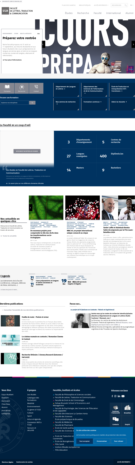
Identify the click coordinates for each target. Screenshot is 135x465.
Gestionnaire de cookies (24, 462)
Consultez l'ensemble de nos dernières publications (24, 310)
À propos (31, 390)
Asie (78, 277)
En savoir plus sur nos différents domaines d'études (26, 183)
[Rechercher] (32, 103)
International (81, 228)
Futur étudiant (7, 394)
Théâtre (91, 224)
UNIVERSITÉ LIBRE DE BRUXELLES (12, 1)
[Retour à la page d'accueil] (17, 11)
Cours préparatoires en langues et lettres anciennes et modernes (47, 282)
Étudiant (5, 398)
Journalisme (47, 224)
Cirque (88, 225)
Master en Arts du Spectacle (77, 224)
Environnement (33, 406)
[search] (14, 103)
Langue (55, 227)
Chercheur (6, 404)
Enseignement (7, 33)
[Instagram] (115, 396)
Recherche (34, 225)
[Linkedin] (119, 396)
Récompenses (122, 222)
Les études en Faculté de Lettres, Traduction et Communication (26, 171)
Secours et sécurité (31, 429)
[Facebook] (112, 396)
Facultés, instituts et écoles (66, 390)
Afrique (113, 225)
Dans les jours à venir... (10, 290)
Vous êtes (6, 390)
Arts (82, 277)
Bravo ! (106, 222)
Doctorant (6, 401)
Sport (29, 416)
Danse (84, 279)
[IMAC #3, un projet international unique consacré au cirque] (82, 208)
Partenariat (34, 222)
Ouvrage (113, 222)
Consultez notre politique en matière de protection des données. (102, 435)
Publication (83, 227)
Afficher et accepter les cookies (27, 151)
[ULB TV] (123, 396)
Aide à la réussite (26, 33)
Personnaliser (102, 441)
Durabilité (44, 222)
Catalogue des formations (33, 399)
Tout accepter (84, 441)
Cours (16, 33)
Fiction (116, 224)
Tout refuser (118, 441)
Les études (31, 394)
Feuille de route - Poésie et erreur (35, 317)
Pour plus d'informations (13, 60)
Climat (32, 228)
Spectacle (70, 225)
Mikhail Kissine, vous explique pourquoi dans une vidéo (111, 323)
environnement (35, 224)
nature (42, 225)
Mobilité (30, 403)
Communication (36, 227)
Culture (92, 227)
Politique (47, 227)
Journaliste (6, 410)
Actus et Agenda (34, 419)
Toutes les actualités (9, 236)
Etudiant (80, 222)
